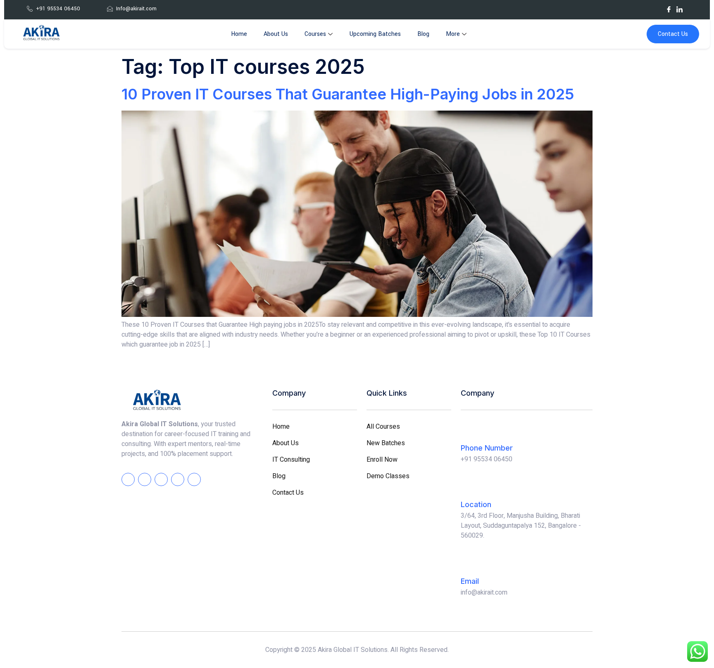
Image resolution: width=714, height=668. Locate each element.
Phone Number (487, 448)
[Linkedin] (177, 479)
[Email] (469, 563)
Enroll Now (382, 460)
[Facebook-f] (128, 479)
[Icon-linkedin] (679, 9)
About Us (276, 34)
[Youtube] (690, 9)
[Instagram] (658, 9)
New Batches (386, 443)
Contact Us (673, 34)
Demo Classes (388, 476)
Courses (315, 34)
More (453, 34)
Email (470, 581)
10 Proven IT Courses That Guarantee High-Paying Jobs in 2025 (347, 94)
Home (239, 34)
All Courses (383, 427)
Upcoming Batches (375, 34)
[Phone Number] (469, 430)
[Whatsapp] (647, 9)
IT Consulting (291, 460)
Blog (423, 34)
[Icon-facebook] (669, 9)
